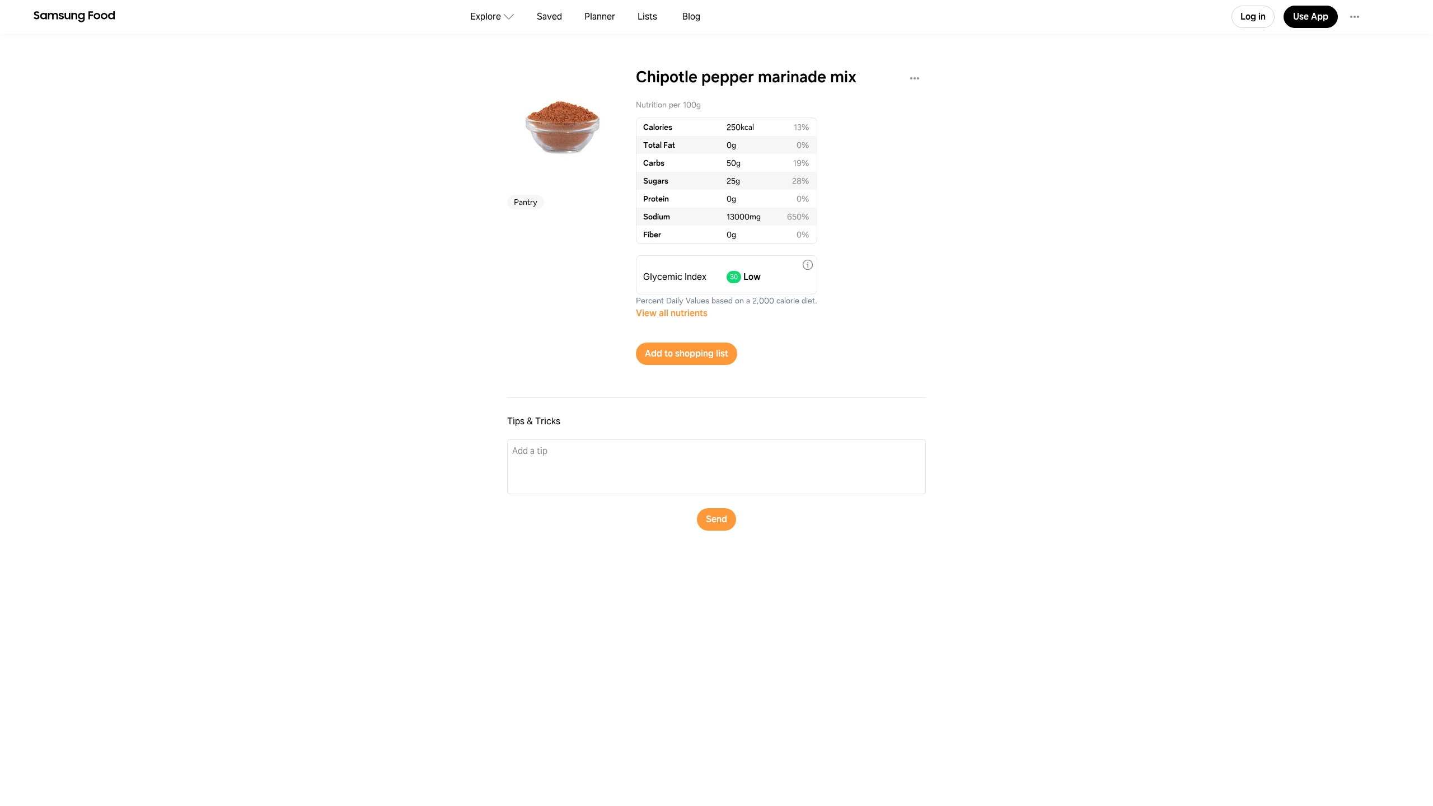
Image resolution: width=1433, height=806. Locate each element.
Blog (691, 16)
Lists (647, 16)
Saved (549, 16)
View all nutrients (672, 313)
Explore (485, 16)
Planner (599, 16)
